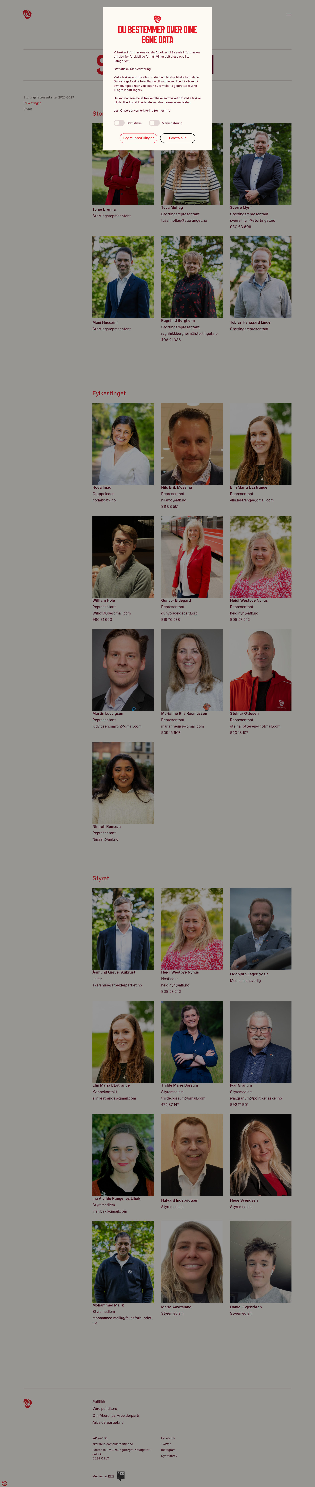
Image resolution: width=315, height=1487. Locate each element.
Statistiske (134, 123)
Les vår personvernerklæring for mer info (142, 110)
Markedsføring (172, 123)
